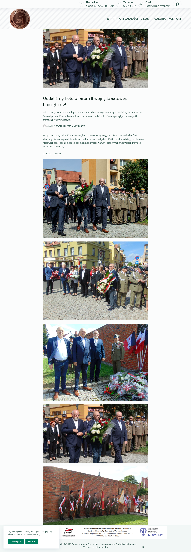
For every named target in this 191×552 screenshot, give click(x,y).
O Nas (145, 19)
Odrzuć (31, 541)
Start (111, 19)
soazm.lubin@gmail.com (157, 5)
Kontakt (174, 19)
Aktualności (128, 19)
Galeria (160, 19)
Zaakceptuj (15, 541)
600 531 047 (129, 5)
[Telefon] (143, 547)
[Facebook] (177, 4)
